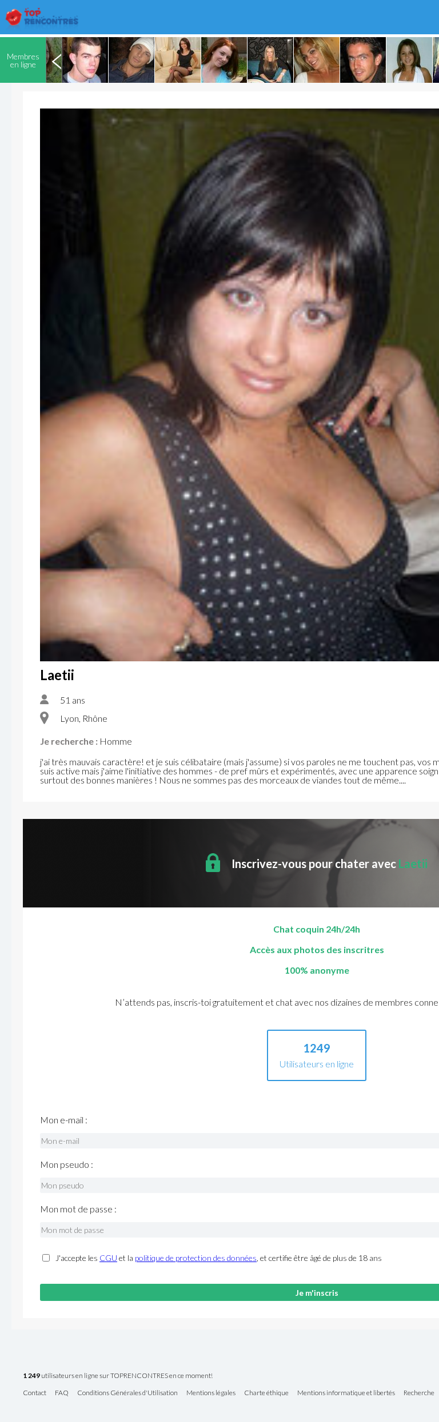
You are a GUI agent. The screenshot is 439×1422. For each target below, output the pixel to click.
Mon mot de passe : (78, 1209)
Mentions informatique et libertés (346, 1393)
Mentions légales (211, 1393)
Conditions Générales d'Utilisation (127, 1393)
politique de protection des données (196, 1258)
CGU (108, 1258)
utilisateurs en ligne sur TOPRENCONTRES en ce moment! (118, 1376)
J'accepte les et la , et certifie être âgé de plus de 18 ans (218, 1258)
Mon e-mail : (63, 1119)
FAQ (62, 1393)
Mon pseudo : (66, 1164)
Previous (56, 60)
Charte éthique (266, 1393)
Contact (34, 1393)
